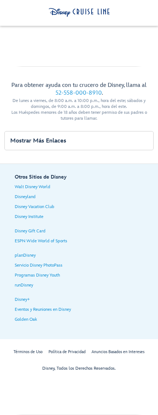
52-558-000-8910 (78, 92)
